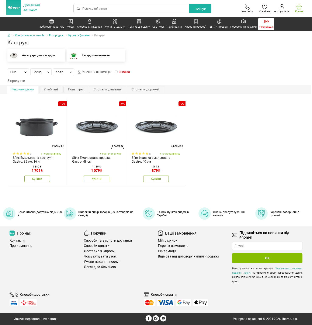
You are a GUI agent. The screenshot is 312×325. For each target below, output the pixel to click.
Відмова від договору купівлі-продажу (188, 256)
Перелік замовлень (173, 245)
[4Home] (10, 35)
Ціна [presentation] (13, 72)
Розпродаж (56, 35)
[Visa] (165, 302)
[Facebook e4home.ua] (148, 320)
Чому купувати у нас (100, 256)
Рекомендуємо (22, 89)
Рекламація (167, 251)
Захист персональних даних (35, 319)
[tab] (18, 71)
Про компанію (21, 245)
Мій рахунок (167, 240)
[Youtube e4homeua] (163, 320)
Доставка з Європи (99, 251)
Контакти (17, 240)
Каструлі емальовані (96, 55)
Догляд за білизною (100, 267)
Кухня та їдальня (79, 35)
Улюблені (51, 89)
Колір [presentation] (59, 72)
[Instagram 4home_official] (156, 320)
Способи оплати (96, 245)
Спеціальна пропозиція (29, 35)
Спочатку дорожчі (145, 89)
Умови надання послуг (102, 261)
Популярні (76, 89)
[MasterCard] (149, 302)
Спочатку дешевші (108, 89)
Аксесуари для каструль (38, 55)
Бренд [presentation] (37, 72)
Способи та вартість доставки (108, 240)
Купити (37, 178)
